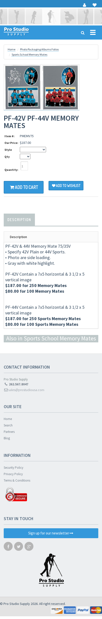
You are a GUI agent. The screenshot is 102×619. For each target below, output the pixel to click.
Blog (7, 438)
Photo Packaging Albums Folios (39, 49)
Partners (9, 432)
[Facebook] (8, 547)
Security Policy (13, 467)
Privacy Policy (13, 474)
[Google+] (29, 547)
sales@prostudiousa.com (26, 390)
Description (19, 220)
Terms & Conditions (17, 480)
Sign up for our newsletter (48, 533)
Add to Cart (26, 187)
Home (11, 49)
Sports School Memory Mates (29, 54)
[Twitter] (19, 547)
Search (8, 425)
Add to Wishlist (68, 185)
